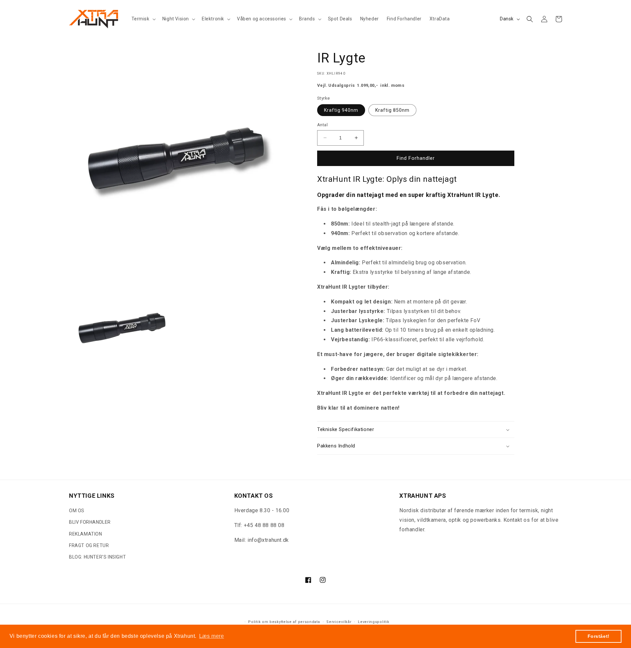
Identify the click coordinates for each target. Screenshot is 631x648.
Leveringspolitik (373, 622)
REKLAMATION (85, 534)
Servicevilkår (338, 622)
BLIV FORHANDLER (90, 522)
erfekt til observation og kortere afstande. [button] (407, 233)
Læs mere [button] (211, 636)
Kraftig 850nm (392, 110)
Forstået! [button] (599, 636)
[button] (143, 19)
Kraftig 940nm (341, 110)
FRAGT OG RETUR (89, 545)
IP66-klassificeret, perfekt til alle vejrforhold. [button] (427, 339)
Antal (322, 124)
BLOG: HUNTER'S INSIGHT (97, 557)
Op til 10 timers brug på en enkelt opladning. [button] (440, 330)
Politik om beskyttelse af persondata (284, 622)
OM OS (76, 510)
